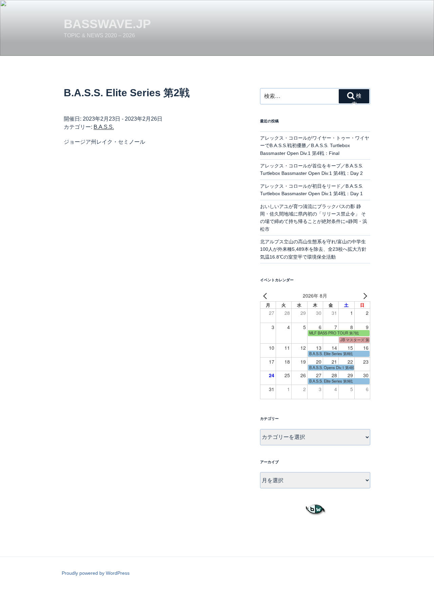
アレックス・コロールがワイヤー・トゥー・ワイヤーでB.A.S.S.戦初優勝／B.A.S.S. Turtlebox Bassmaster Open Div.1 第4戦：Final (314, 145)
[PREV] (266, 296)
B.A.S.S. (104, 127)
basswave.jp (107, 24)
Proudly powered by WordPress (96, 573)
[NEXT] (363, 296)
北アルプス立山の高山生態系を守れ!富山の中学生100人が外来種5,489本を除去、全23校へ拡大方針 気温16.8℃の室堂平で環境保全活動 (315, 249)
